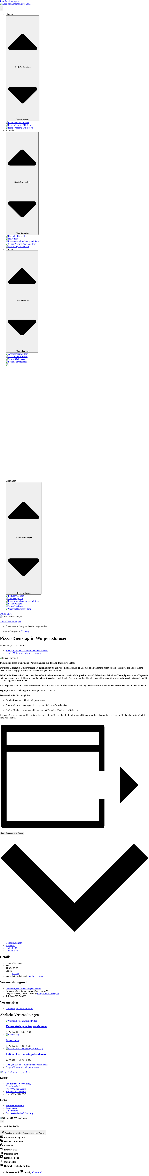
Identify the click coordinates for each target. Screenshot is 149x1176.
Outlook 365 (11, 948)
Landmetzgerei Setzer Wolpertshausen (23, 988)
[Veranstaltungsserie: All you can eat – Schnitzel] (33, 1046)
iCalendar (10, 945)
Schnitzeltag (13, 1040)
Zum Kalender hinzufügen (12, 833)
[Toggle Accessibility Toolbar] (2, 1121)
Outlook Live (12, 950)
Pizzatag (15, 973)
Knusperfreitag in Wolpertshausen (26, 1026)
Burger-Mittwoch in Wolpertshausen (23, 653)
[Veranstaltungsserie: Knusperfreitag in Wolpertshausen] (32, 1032)
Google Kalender (14, 943)
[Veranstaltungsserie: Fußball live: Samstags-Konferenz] (33, 1060)
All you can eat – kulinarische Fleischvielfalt (27, 650)
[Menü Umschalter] (1, 7)
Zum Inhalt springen (9, 1)
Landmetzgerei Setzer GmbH (19, 1008)
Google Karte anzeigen (48, 993)
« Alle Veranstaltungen (10, 621)
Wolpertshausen (36, 976)
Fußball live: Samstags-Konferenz (26, 1054)
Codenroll (37, 1172)
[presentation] (21, 1021)
